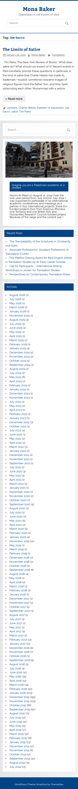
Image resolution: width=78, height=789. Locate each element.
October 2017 (17, 607)
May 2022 (15, 438)
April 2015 (15, 729)
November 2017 (19, 602)
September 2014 (19, 758)
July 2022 (15, 430)
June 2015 (15, 721)
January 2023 (17, 418)
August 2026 (17, 295)
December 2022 (19, 422)
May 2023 (15, 406)
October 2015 (17, 705)
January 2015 (17, 742)
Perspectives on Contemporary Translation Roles (39, 274)
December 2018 (19, 557)
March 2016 (16, 684)
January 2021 (17, 487)
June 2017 (15, 623)
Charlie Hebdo (27, 107)
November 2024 (19, 356)
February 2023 (18, 414)
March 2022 (16, 447)
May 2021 (15, 475)
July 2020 (15, 512)
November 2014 (19, 750)
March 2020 (16, 528)
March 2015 (16, 734)
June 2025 (15, 327)
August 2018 (17, 574)
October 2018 (17, 566)
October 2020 (17, 500)
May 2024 (15, 377)
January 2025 (17, 348)
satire (14, 111)
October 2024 (17, 360)
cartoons (12, 107)
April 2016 (15, 680)
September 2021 (19, 463)
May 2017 (15, 627)
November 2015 (19, 701)
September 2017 (19, 610)
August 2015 (17, 713)
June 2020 (15, 516)
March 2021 (16, 483)
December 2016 (19, 648)
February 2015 (18, 738)
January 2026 (17, 311)
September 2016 (19, 660)
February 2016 (18, 689)
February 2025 (18, 344)
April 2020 (15, 524)
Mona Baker (39, 8)
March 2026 (16, 307)
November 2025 (19, 315)
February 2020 (18, 533)
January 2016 (17, 693)
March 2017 (16, 635)
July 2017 (15, 619)
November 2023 (19, 397)
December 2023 (19, 393)
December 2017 (19, 598)
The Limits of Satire (21, 49)
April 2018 (15, 582)
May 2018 (15, 578)
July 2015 (15, 717)
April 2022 (15, 442)
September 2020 (19, 504)
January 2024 (17, 389)
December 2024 (19, 352)
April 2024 (15, 381)
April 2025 (15, 336)
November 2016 (19, 652)
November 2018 (19, 561)
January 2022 (17, 451)
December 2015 (19, 697)
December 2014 (19, 746)
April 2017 (15, 631)
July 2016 (15, 668)
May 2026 (15, 303)
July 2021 (15, 467)
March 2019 (16, 549)
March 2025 (16, 340)
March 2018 (16, 586)
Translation (58, 54)
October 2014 (17, 754)
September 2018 (19, 569)
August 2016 (17, 664)
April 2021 (15, 479)
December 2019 (19, 541)
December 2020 (19, 492)
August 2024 (17, 368)
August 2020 (17, 508)
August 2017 (17, 615)
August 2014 (17, 762)
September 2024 (19, 365)
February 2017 (18, 639)
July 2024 (15, 373)
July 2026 (15, 299)
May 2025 (15, 332)
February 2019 (18, 553)
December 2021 (19, 455)
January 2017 (17, 643)
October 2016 (17, 656)
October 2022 (17, 426)
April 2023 (15, 410)
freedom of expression (50, 107)
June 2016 (15, 672)
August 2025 (17, 319)
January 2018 (17, 594)
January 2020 (17, 537)
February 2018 (18, 590)
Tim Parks (25, 111)
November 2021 (19, 459)
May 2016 (15, 676)
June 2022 (15, 434)
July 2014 (15, 766)
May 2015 (15, 725)
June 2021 (15, 471)
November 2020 (19, 496)
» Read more (13, 98)
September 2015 (19, 709)
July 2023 (15, 401)
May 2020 (15, 520)
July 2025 (15, 323)
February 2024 (18, 385)
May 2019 (15, 545)
